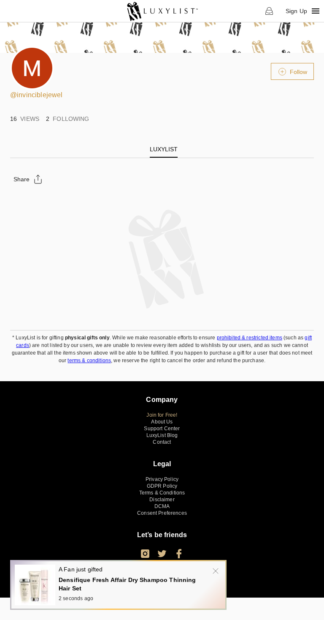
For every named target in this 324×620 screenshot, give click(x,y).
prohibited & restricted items (249, 338)
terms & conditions (89, 360)
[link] (162, 11)
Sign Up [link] (296, 11)
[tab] (164, 149)
